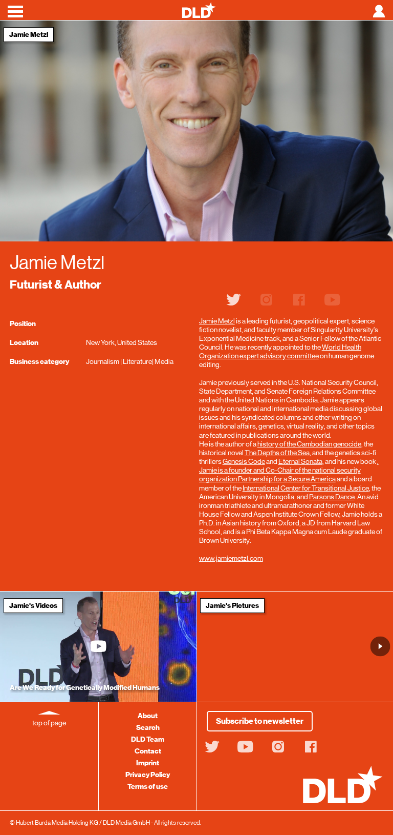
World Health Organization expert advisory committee (280, 351)
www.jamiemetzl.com (231, 558)
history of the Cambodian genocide (309, 444)
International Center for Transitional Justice (306, 488)
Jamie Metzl (217, 321)
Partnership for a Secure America (287, 479)
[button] (380, 647)
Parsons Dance (332, 497)
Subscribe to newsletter (259, 721)
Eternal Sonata (300, 461)
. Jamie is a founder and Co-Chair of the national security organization (289, 470)
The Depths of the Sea (277, 453)
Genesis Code (244, 461)
